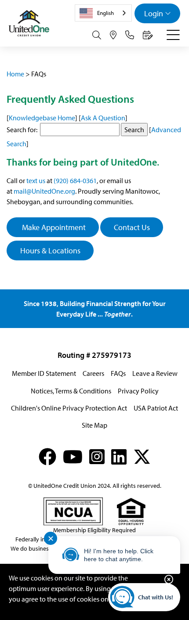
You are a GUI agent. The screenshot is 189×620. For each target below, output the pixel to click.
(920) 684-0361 (75, 180)
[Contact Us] (129, 35)
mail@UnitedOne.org (44, 191)
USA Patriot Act (156, 408)
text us (35, 180)
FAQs (118, 373)
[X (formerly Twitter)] (142, 456)
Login (153, 13)
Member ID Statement (44, 373)
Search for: (22, 129)
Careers (93, 373)
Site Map (94, 425)
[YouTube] (73, 456)
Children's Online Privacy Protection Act (69, 408)
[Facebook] (47, 456)
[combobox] (103, 13)
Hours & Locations (50, 250)
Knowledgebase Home (42, 117)
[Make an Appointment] (148, 35)
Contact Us (132, 227)
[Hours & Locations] (113, 35)
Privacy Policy (138, 390)
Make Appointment (53, 227)
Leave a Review (155, 373)
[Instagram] (97, 456)
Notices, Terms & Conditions (71, 390)
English (105, 12)
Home (15, 73)
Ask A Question (103, 117)
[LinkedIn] (119, 456)
